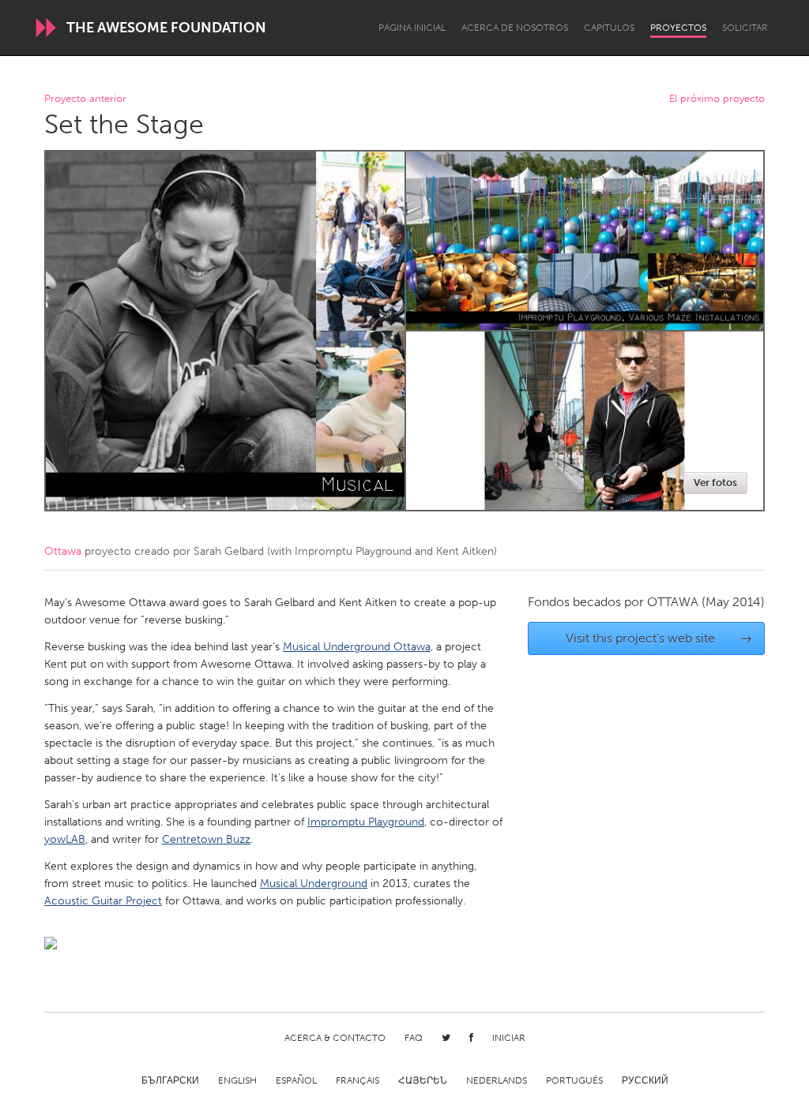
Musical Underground (313, 883)
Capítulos (609, 27)
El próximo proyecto (717, 99)
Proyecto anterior (85, 99)
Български (170, 1080)
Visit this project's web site (659, 638)
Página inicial (412, 27)
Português (574, 1080)
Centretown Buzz (206, 839)
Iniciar (508, 1037)
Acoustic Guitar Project (103, 901)
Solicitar (745, 27)
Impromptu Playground (365, 822)
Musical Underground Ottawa (357, 646)
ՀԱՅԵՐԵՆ (422, 1080)
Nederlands (496, 1080)
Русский (645, 1080)
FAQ (413, 1037)
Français (357, 1080)
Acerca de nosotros (514, 27)
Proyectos (678, 27)
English (237, 1080)
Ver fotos (715, 483)
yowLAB (64, 839)
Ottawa (62, 551)
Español (296, 1080)
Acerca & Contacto (335, 1037)
